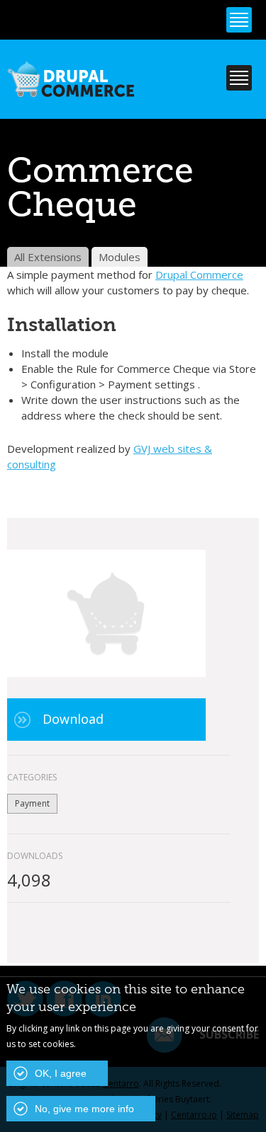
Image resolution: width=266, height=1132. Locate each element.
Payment (32, 803)
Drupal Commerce (199, 274)
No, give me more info (84, 1108)
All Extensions (48, 257)
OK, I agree (61, 1073)
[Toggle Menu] (239, 20)
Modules (119, 257)
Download (73, 718)
